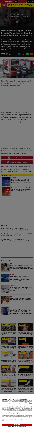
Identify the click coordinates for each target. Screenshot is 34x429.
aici (12, 409)
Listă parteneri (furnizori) (5, 421)
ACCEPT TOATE (17, 424)
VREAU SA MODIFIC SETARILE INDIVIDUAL (17, 426)
